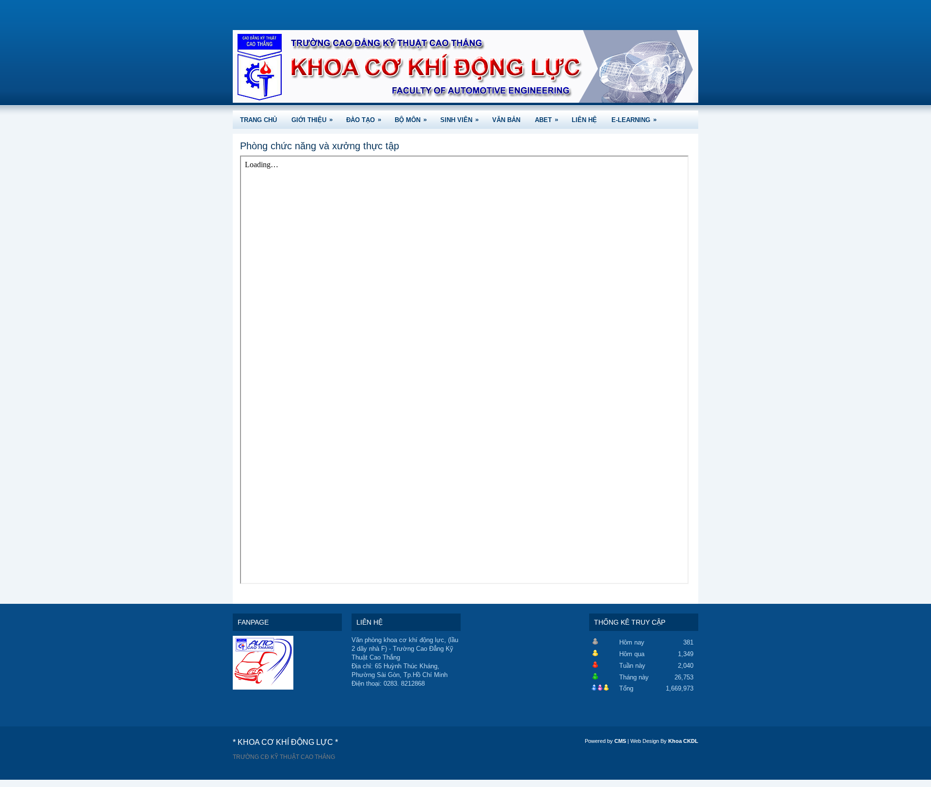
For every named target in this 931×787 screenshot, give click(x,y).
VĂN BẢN (506, 120)
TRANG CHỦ (258, 120)
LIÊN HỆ (584, 120)
